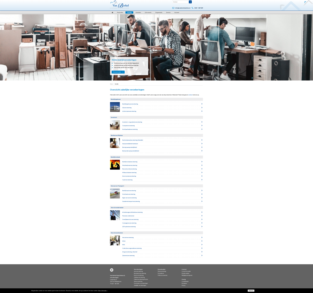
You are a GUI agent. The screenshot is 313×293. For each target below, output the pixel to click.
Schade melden (185, 273)
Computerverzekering (128, 125)
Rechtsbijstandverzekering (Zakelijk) (132, 140)
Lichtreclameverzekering (129, 111)
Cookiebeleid (185, 281)
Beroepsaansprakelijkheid (129, 147)
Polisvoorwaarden (162, 275)
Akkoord (251, 290)
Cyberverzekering (127, 179)
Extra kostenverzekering (129, 176)
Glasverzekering (126, 107)
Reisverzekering (138, 281)
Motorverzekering (139, 275)
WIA (123, 244)
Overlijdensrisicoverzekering (130, 219)
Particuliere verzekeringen (141, 283)
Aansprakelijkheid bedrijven (130, 143)
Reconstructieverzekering (129, 169)
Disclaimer (184, 283)
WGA (123, 241)
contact (190, 95)
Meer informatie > (102, 290)
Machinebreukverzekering (129, 165)
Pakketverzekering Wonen (141, 279)
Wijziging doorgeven (187, 275)
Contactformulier (186, 271)
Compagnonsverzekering (129, 223)
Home (111, 84)
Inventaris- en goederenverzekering (132, 122)
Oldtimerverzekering (139, 277)
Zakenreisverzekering (128, 255)
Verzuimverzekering (128, 237)
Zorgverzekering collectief (129, 252)
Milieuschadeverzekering (129, 172)
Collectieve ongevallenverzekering (132, 248)
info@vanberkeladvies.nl (182, 8)
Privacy (183, 285)
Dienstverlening (162, 271)
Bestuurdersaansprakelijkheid (130, 151)
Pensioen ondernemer (128, 216)
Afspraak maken (117, 72)
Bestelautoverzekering (140, 273)
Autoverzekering (138, 271)
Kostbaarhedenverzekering (130, 129)
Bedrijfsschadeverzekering (129, 161)
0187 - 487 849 (198, 8)
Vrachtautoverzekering (128, 194)
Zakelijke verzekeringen (140, 285)
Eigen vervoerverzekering (129, 197)
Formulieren (161, 273)
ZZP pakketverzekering (129, 226)
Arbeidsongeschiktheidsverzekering (132, 212)
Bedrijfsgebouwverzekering (130, 104)
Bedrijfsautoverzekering (129, 190)
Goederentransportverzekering (131, 201)
